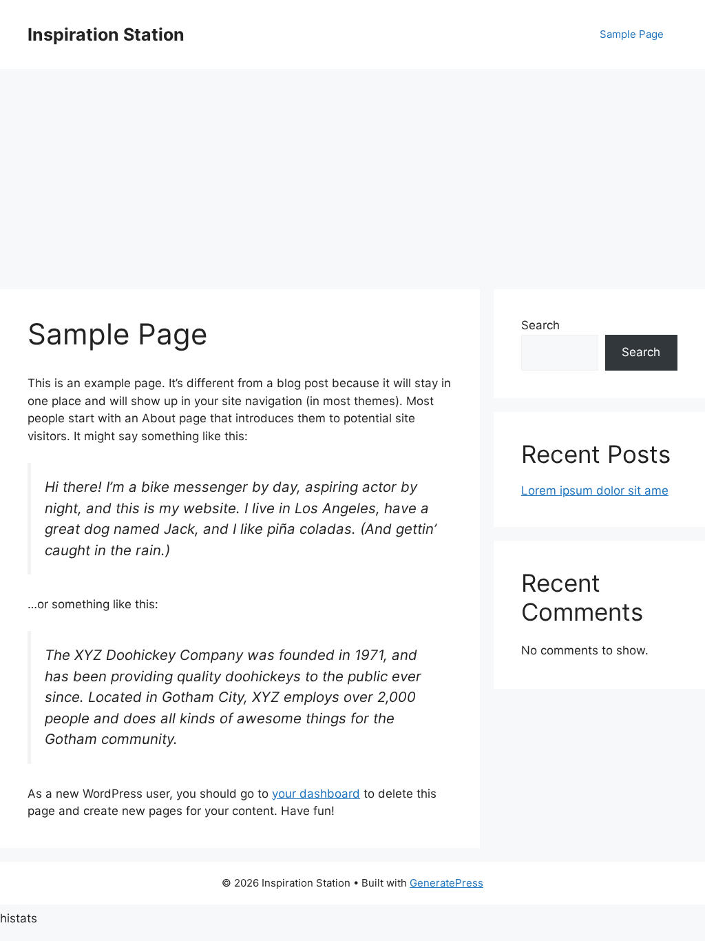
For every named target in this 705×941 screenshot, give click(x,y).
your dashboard (316, 793)
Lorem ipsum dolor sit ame (595, 490)
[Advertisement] (352, 172)
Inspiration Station (106, 34)
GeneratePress (446, 882)
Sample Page (632, 34)
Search (540, 325)
